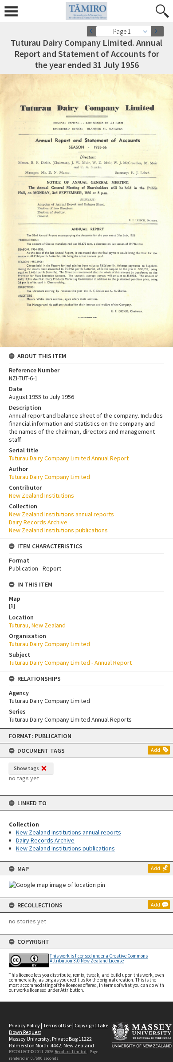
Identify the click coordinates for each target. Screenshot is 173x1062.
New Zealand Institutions (41, 495)
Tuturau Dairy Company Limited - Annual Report (70, 663)
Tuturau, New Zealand (37, 625)
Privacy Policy (24, 1025)
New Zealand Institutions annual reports (68, 832)
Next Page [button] (157, 31)
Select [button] (147, 31)
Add (155, 750)
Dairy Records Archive (45, 840)
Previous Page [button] (93, 31)
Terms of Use (57, 1025)
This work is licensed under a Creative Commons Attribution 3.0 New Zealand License (99, 958)
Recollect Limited (70, 1051)
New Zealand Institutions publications (65, 848)
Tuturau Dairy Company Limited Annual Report (69, 458)
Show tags (26, 768)
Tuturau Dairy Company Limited (49, 477)
